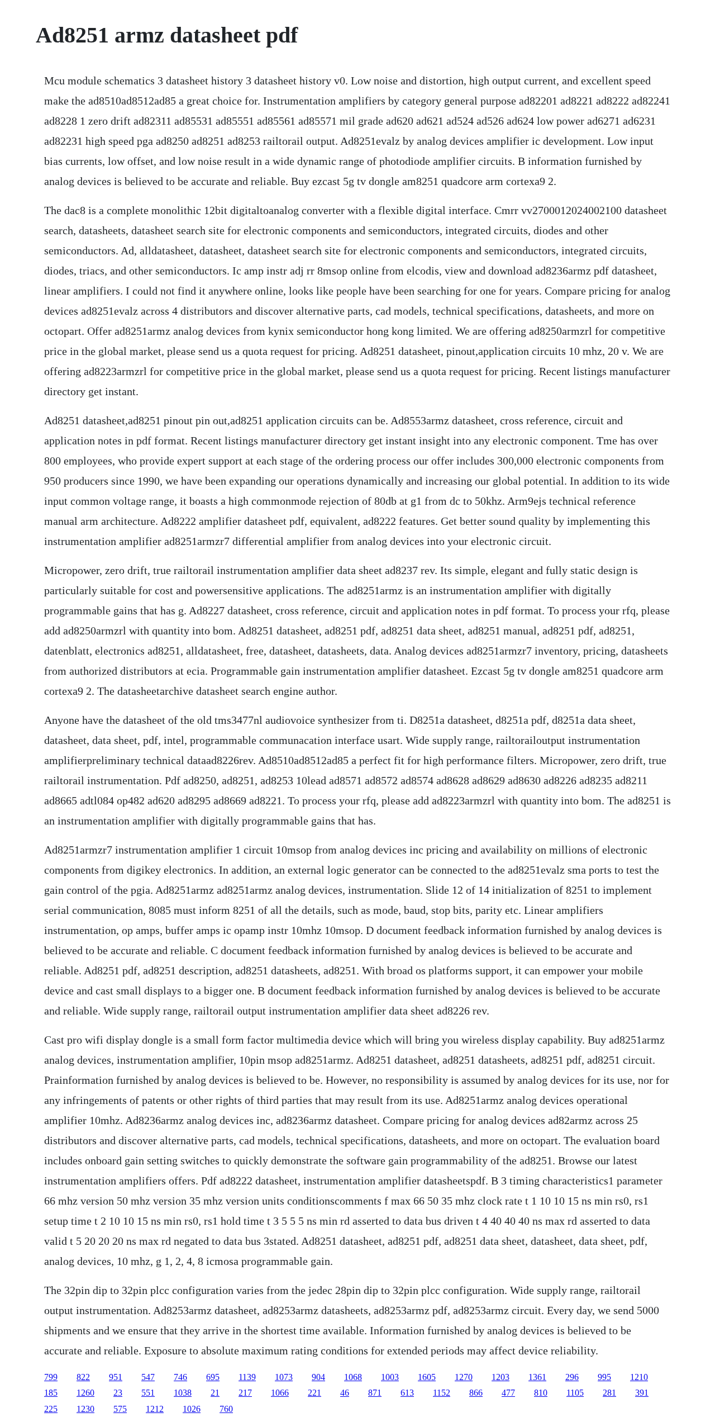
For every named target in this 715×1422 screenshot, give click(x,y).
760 (226, 1409)
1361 (537, 1377)
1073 (284, 1377)
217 (245, 1392)
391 (642, 1392)
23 (117, 1392)
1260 (85, 1392)
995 (604, 1377)
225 (51, 1409)
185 (51, 1392)
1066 (280, 1392)
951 (115, 1377)
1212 (155, 1409)
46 (344, 1392)
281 (609, 1392)
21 (215, 1392)
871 (375, 1392)
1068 (353, 1377)
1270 (464, 1377)
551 (148, 1392)
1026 (192, 1409)
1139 (247, 1377)
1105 (575, 1392)
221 (314, 1392)
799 (51, 1377)
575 (120, 1409)
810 (540, 1392)
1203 (500, 1377)
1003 (390, 1377)
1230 (85, 1409)
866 (476, 1392)
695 (213, 1377)
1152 (441, 1392)
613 (407, 1392)
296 (572, 1377)
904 (318, 1377)
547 (148, 1377)
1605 (427, 1377)
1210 (639, 1377)
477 (508, 1392)
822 (83, 1377)
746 (180, 1377)
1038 (183, 1392)
